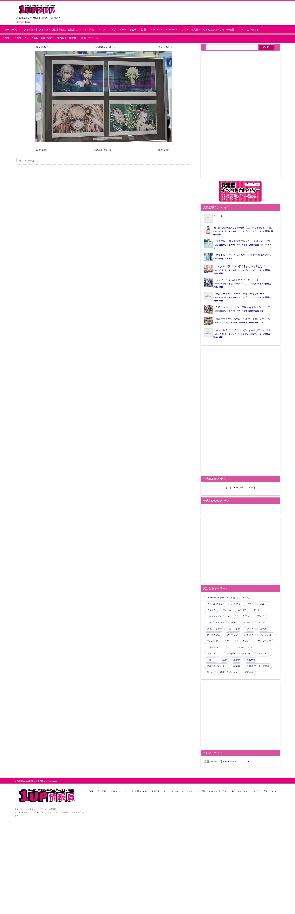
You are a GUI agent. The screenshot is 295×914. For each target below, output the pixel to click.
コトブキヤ (234, 629)
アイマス (235, 604)
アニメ (263, 604)
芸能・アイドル (89, 38)
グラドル (244, 616)
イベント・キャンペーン (164, 29)
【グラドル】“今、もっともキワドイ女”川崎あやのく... (242, 254)
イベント (211, 610)
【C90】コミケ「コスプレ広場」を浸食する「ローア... (242, 307)
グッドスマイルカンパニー (220, 616)
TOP (91, 791)
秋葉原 (236, 666)
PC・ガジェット (250, 29)
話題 (143, 29)
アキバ (250, 604)
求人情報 (155, 791)
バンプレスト (266, 635)
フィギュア (212, 641)
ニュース (218, 216)
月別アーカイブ (212, 761)
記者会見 (248, 672)
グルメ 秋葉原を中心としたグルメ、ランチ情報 (209, 29)
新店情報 (251, 660)
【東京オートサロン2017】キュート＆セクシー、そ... (242, 318)
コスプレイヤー (214, 629)
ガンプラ (242, 610)
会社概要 (101, 791)
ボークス (255, 647)
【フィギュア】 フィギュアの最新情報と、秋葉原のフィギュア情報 (57, 29)
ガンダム (226, 610)
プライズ (244, 641)
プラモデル (212, 647)
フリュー (228, 641)
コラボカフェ (213, 635)
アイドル (246, 598)
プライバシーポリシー (120, 791)
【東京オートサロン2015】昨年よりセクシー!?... (239, 293)
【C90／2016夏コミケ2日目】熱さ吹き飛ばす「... (240, 266)
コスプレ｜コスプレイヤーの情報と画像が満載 (27, 38)
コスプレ (262, 622)
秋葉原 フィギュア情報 (258, 666)
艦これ (210, 672)
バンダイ (248, 635)
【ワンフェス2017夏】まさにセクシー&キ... (237, 280)
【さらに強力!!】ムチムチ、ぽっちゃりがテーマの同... (242, 330)
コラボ (263, 629)
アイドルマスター (215, 604)
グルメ (234, 622)
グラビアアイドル (215, 622)
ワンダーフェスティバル (239, 653)
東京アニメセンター (217, 666)
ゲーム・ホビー (128, 29)
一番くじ (211, 660)
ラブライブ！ (213, 653)
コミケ (250, 629)
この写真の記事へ (104, 46)
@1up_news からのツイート (240, 487)
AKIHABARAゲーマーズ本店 (221, 598)
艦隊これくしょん (229, 672)
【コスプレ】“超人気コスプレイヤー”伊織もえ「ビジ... (242, 241)
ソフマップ (232, 635)
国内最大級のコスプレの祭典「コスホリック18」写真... (243, 227)
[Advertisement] (232, 117)
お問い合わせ (141, 791)
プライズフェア (263, 641)
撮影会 (236, 660)
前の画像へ (43, 46)
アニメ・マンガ (107, 29)
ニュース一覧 (9, 29)
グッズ (256, 610)
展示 (224, 660)
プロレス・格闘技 (66, 38)
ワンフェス (263, 653)
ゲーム (247, 622)
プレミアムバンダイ (234, 647)
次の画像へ (165, 46)
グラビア (259, 616)
